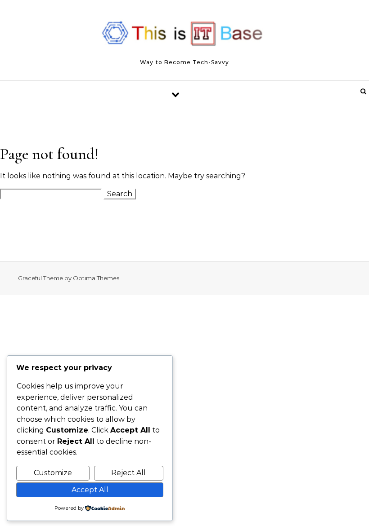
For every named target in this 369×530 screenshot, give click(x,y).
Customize (53, 472)
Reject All (128, 472)
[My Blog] (184, 36)
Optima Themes (96, 278)
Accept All (90, 490)
